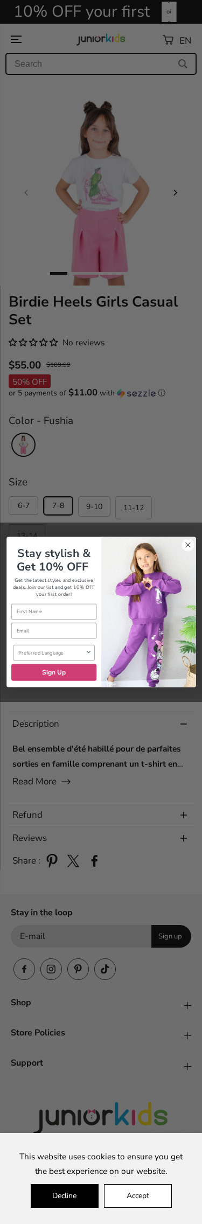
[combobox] (51, 652)
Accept (138, 1196)
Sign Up (53, 672)
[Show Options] (88, 652)
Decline (64, 1196)
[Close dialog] (187, 545)
